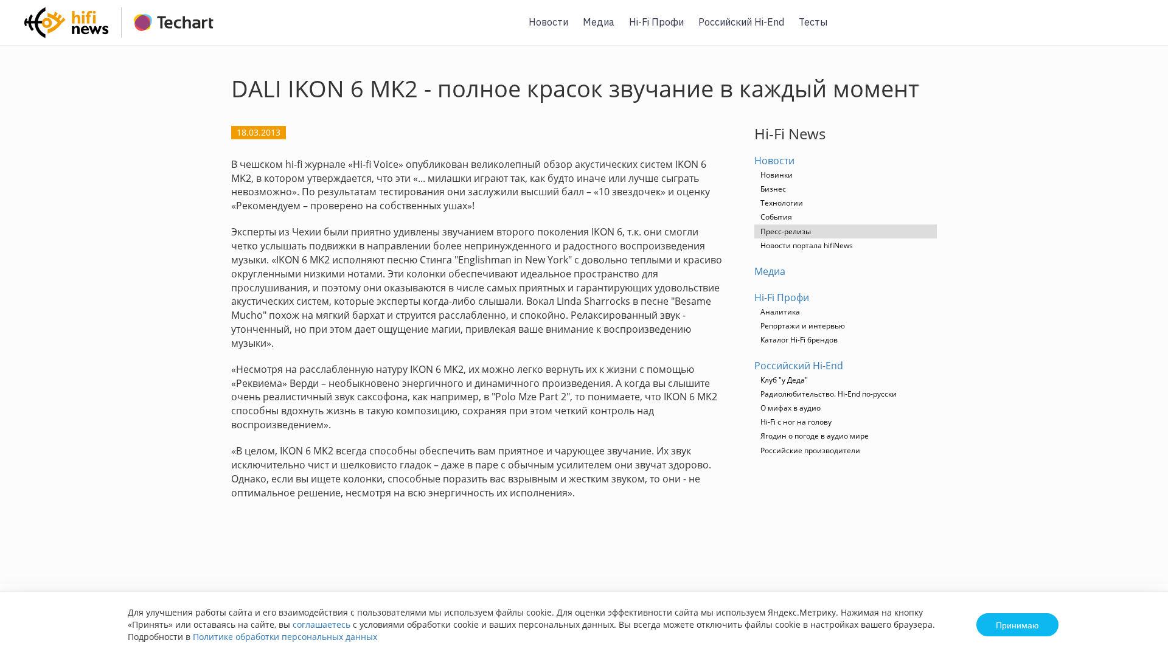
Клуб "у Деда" (784, 380)
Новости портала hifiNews (806, 245)
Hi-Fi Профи (656, 22)
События (776, 217)
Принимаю (1017, 625)
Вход (1140, 29)
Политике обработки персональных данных (285, 636)
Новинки (776, 175)
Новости (548, 22)
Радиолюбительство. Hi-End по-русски (828, 394)
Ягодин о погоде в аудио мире (814, 436)
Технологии (781, 203)
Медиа (598, 22)
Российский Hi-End (741, 22)
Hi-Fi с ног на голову (796, 422)
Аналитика (780, 312)
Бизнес (773, 189)
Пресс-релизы (785, 231)
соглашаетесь (321, 624)
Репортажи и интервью (802, 326)
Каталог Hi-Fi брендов (799, 340)
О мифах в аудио (790, 408)
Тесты (813, 22)
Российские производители (810, 450)
